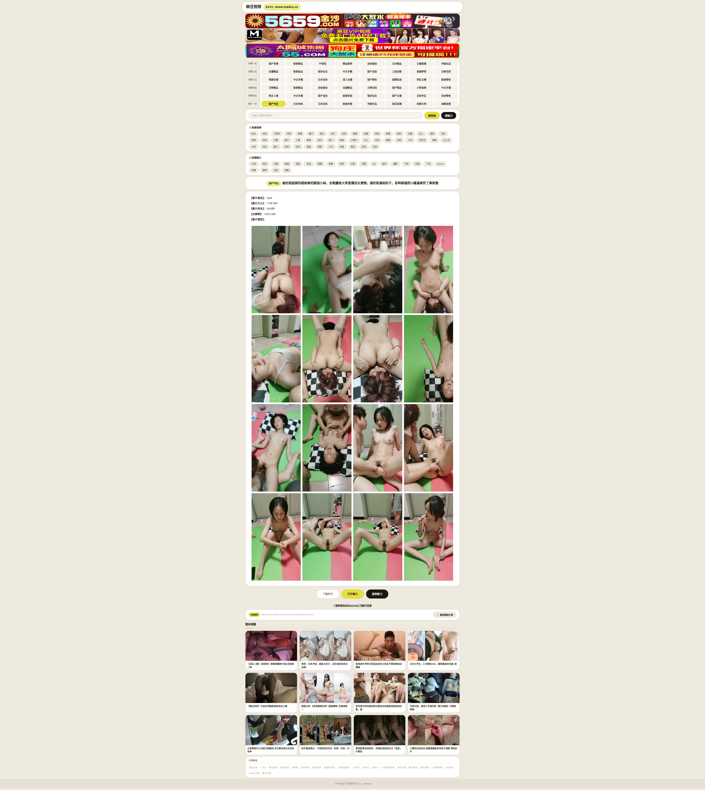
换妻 (388, 133)
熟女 (322, 133)
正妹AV (375, 767)
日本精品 (397, 63)
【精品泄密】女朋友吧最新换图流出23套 (267, 706)
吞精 (254, 170)
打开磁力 (353, 594)
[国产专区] (274, 183)
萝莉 (254, 140)
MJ (374, 163)
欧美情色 (446, 79)
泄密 (289, 133)
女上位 (446, 140)
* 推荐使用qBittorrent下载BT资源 (353, 605)
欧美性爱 (347, 95)
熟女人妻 (273, 95)
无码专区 (421, 95)
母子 (333, 133)
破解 (388, 140)
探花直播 (397, 103)
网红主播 (421, 79)
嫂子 (311, 133)
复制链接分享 (444, 614)
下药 (406, 163)
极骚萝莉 (421, 71)
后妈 (298, 146)
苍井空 (422, 140)
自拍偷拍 (372, 63)
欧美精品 (298, 63)
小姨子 (354, 140)
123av (263, 767)
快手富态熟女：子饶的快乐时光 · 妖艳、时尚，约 (325, 748)
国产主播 (397, 95)
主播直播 (421, 63)
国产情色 (372, 79)
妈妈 (265, 133)
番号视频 (413, 767)
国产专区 (273, 103)
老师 (287, 146)
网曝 (300, 133)
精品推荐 (347, 63)
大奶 (254, 146)
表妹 (377, 133)
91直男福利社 (388, 767)
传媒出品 (446, 63)
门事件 (277, 133)
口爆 (276, 140)
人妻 (298, 140)
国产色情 (273, 63)
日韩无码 (446, 71)
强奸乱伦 (323, 71)
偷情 (355, 133)
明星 (320, 146)
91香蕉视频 (437, 767)
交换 (353, 163)
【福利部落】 (343, 767)
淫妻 (364, 163)
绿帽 (320, 163)
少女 (331, 146)
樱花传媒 (266, 773)
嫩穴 (276, 146)
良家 (298, 163)
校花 (364, 146)
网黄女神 (421, 103)
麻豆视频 (273, 767)
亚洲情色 (446, 95)
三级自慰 (397, 71)
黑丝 (353, 146)
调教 (434, 140)
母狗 (265, 140)
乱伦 (254, 133)
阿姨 (366, 133)
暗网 (309, 140)
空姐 (375, 146)
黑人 (331, 140)
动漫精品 (273, 71)
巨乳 (443, 133)
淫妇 (320, 140)
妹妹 (342, 140)
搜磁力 (449, 115)
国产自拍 (372, 71)
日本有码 (298, 103)
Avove (440, 163)
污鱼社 (356, 767)
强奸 (432, 133)
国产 (287, 140)
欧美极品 (298, 71)
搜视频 (432, 115)
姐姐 (309, 146)
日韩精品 (273, 87)
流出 (265, 146)
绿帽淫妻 (446, 103)
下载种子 (328, 594)
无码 (377, 140)
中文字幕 (347, 71)
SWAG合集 (254, 773)
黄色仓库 (253, 767)
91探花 (322, 63)
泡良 (309, 163)
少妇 (410, 140)
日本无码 (323, 79)
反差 (344, 133)
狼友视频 (424, 767)
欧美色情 (347, 103)
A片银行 (449, 767)
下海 (428, 163)
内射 (399, 140)
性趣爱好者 (329, 767)
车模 (417, 163)
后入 (421, 133)
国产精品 (397, 87)
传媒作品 (372, 103)
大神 (254, 163)
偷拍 (399, 133)
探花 (265, 163)
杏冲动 (365, 767)
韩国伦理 (273, 79)
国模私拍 (397, 79)
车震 (410, 133)
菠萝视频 (305, 767)
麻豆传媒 (401, 767)
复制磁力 (377, 594)
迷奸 (384, 163)
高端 (287, 163)
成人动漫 (347, 79)
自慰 (342, 146)
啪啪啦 (295, 767)
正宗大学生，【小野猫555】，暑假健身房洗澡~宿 (433, 664)
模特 (265, 170)
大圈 (276, 163)
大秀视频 (421, 87)
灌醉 (395, 163)
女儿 (366, 140)
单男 (342, 163)
